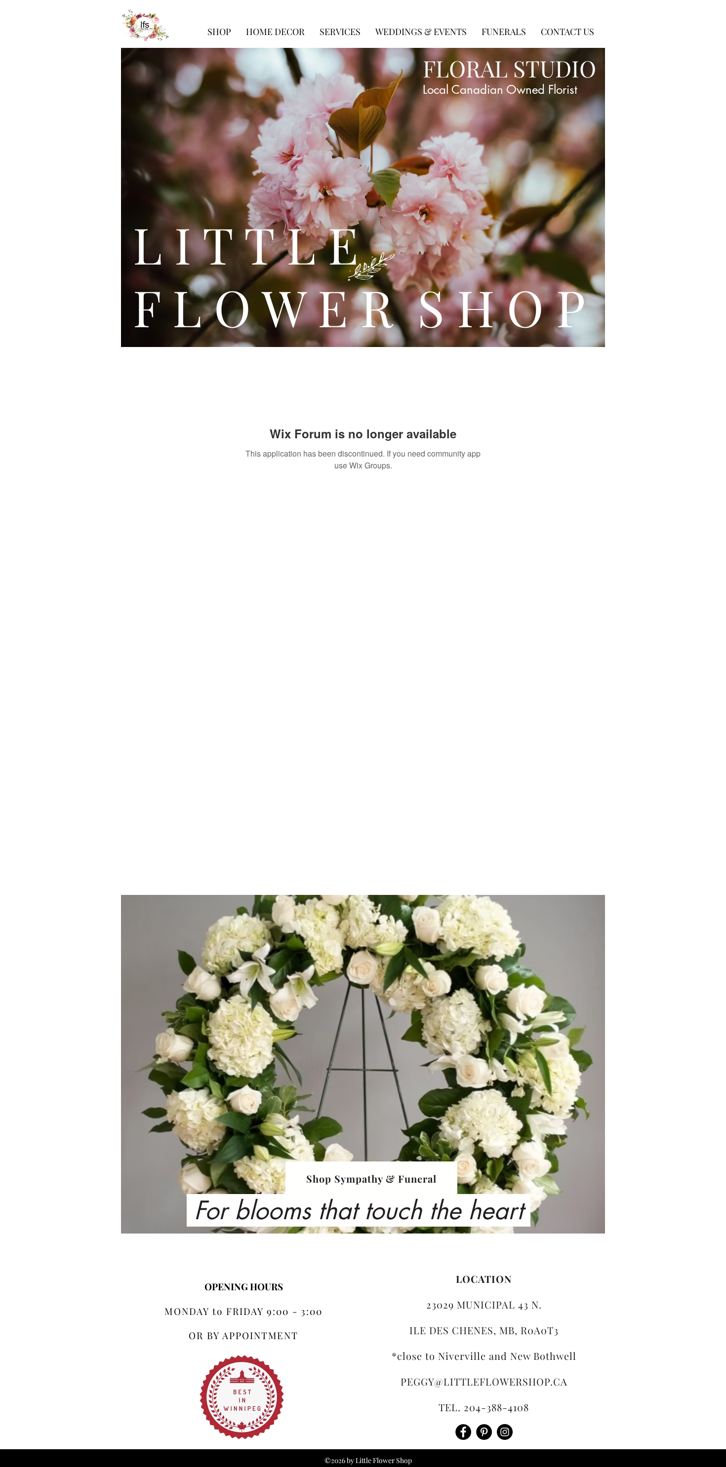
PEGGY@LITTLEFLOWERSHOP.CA (484, 1381)
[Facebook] (463, 1432)
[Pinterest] (484, 1432)
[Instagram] (505, 1432)
